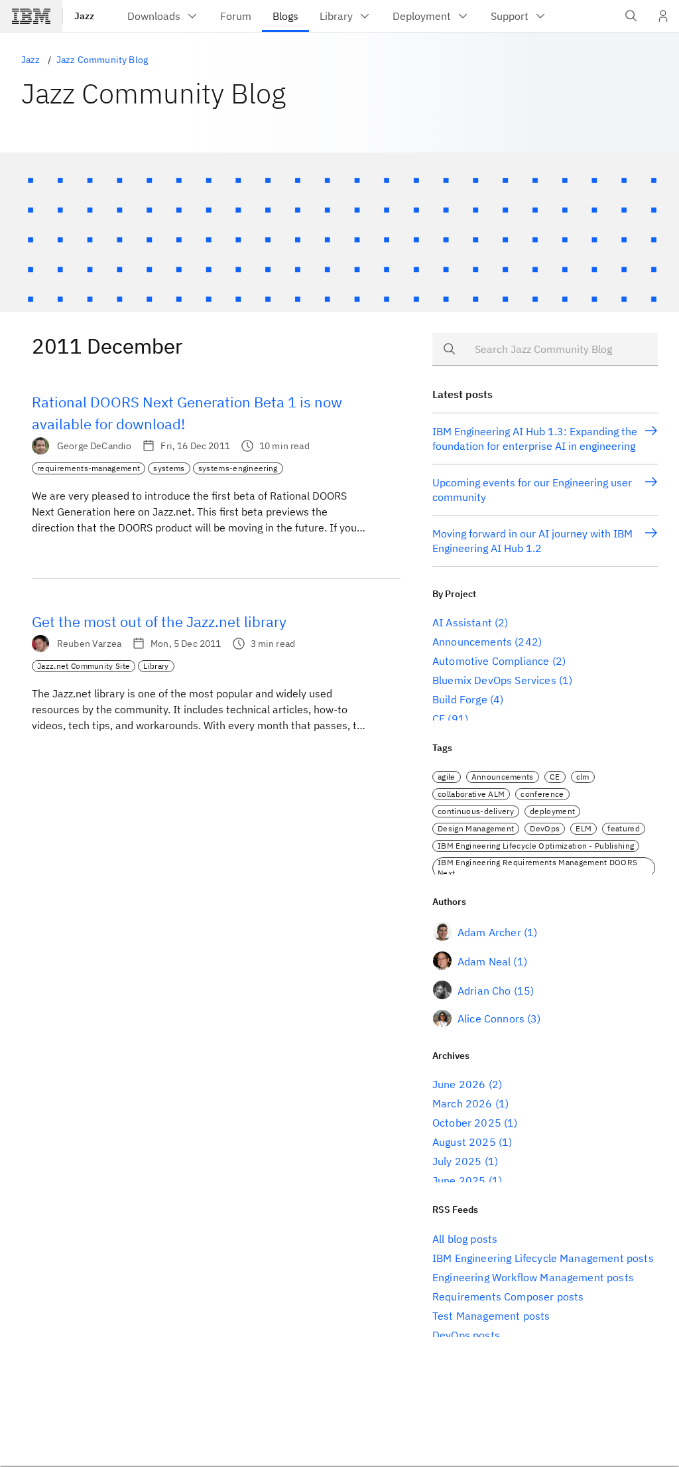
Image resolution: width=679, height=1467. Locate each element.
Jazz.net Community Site (83, 666)
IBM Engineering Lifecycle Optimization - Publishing (536, 846)
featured (623, 828)
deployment (552, 811)
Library (155, 666)
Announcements (472, 641)
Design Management (476, 828)
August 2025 (464, 1142)
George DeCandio (94, 446)
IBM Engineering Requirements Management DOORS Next (537, 867)
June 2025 (458, 1180)
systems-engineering (238, 468)
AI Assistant (462, 622)
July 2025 (456, 1161)
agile (447, 777)
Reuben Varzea (89, 644)
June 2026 (458, 1084)
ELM (583, 828)
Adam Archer (489, 932)
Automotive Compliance (490, 660)
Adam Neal (484, 961)
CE (438, 718)
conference (542, 794)
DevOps (545, 828)
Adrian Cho (484, 990)
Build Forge (459, 699)
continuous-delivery (476, 811)
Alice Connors (491, 1018)
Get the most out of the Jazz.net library (159, 621)
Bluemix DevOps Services (494, 680)
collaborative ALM (471, 794)
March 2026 (462, 1103)
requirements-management (88, 468)
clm (582, 777)
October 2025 (466, 1122)
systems (168, 468)
